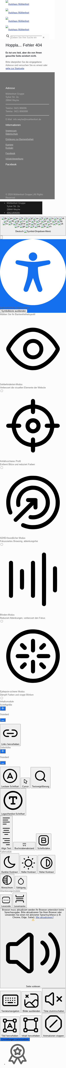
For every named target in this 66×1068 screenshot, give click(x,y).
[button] (1, 237)
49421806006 (13, 212)
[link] (44, 37)
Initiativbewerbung (14, 158)
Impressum (11, 130)
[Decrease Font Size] (3, 720)
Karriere (9, 144)
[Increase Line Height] (3, 751)
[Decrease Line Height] (3, 763)
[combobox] (33, 226)
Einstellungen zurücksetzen (14, 1039)
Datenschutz (12, 134)
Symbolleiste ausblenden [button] (13, 311)
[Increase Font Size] (3, 708)
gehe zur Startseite (15, 68)
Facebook (10, 153)
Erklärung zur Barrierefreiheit (20, 139)
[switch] (1, 391)
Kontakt (9, 148)
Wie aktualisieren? (45, 917)
